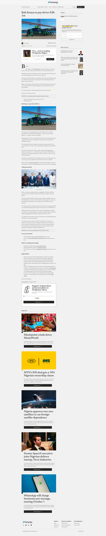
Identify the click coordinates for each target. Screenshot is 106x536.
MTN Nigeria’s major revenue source (36, 238)
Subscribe (80, 7)
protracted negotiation (33, 162)
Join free (49, 59)
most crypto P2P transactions (38, 236)
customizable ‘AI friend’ (41, 246)
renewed (54, 164)
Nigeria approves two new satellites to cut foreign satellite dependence (38, 414)
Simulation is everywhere (42, 249)
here (52, 256)
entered (27, 213)
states (47, 199)
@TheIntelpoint (52, 268)
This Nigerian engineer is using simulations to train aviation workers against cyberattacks (69, 72)
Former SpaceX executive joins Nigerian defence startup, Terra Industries (38, 456)
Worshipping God (42, 247)
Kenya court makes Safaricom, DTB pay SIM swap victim (38, 230)
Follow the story (37, 346)
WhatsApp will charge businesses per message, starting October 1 (37, 498)
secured (41, 192)
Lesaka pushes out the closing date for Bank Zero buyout (38, 96)
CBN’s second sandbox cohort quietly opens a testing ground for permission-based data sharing (69, 59)
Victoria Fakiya (26, 43)
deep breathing (36, 69)
